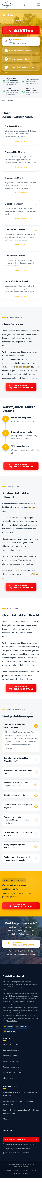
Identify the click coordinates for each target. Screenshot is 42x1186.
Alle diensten (8, 1078)
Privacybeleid (7, 1170)
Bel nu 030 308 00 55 (16, 1139)
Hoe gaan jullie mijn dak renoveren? (14, 846)
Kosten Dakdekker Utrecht (13, 1072)
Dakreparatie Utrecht (11, 1067)
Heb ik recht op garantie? (15, 795)
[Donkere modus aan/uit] (25, 4)
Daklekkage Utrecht (10, 1056)
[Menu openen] (38, 5)
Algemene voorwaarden (22, 1170)
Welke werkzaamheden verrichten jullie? (14, 725)
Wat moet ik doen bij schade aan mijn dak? (18, 833)
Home (4, 101)
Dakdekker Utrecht (20, 1164)
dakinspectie (16, 570)
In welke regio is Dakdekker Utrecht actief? (16, 759)
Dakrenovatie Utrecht (11, 1061)
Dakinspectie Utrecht (11, 1050)
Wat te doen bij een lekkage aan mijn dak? (18, 806)
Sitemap (25, 1174)
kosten (33, 507)
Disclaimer (17, 1174)
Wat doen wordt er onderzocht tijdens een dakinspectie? (17, 858)
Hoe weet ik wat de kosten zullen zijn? (18, 772)
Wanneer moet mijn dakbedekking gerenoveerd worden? (16, 820)
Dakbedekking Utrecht (11, 1044)
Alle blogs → (7, 1119)
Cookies (34, 1170)
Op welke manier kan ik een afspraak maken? (16, 784)
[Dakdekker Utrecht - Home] (7, 4)
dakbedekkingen (23, 366)
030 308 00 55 (12, 1021)
